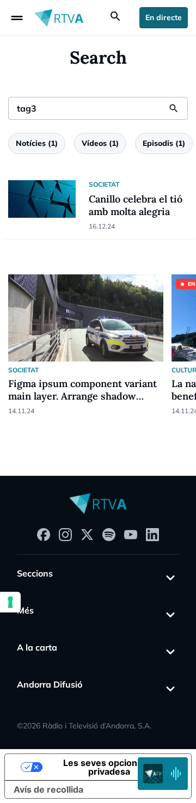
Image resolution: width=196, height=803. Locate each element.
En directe (163, 17)
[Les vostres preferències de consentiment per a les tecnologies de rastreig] (10, 602)
